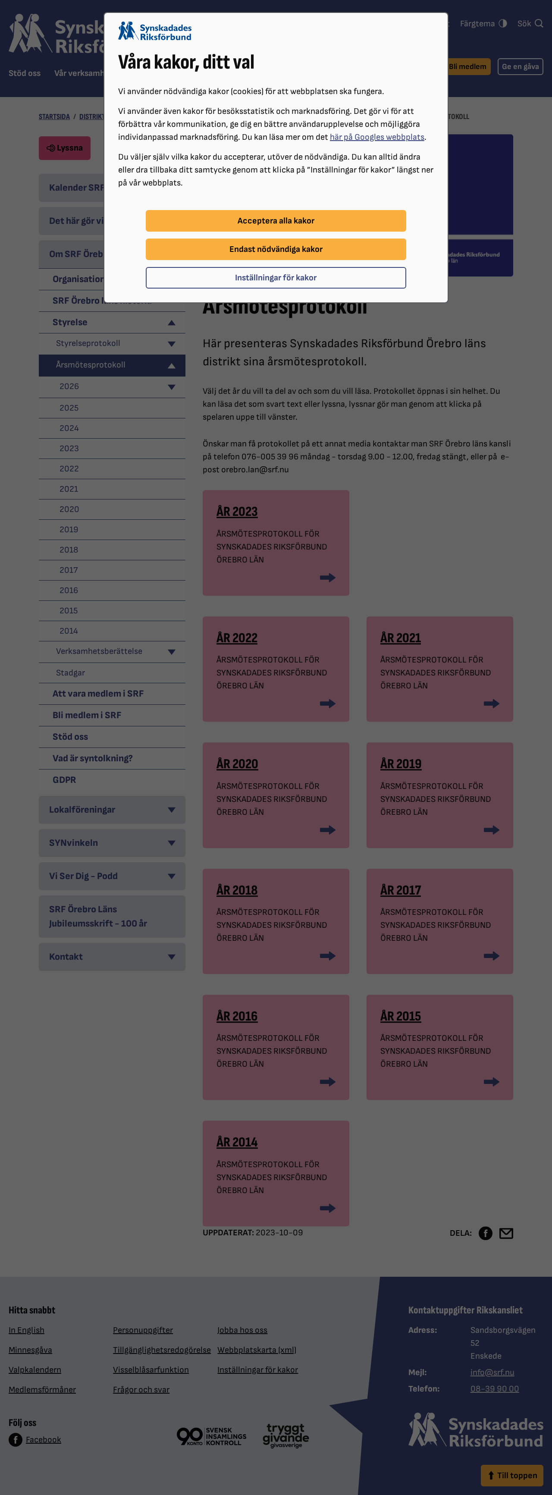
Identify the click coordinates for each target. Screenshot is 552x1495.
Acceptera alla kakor (276, 221)
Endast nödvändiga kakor (276, 249)
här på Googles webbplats (377, 137)
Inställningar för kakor (276, 278)
